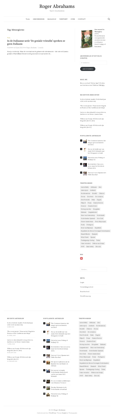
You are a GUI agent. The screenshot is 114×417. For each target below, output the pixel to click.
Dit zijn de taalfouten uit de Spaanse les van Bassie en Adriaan (60, 364)
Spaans (93, 237)
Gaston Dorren (98, 203)
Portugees (90, 225)
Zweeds (98, 246)
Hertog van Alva (86, 209)
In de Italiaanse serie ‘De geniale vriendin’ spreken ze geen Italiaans (36, 42)
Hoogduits (96, 209)
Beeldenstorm (85, 193)
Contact (82, 19)
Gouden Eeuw (92, 206)
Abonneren (87, 69)
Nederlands (100, 215)
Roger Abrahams (57, 6)
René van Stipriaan (87, 228)
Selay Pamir (85, 237)
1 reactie (40, 47)
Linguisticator (92, 212)
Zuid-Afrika (90, 246)
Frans (89, 203)
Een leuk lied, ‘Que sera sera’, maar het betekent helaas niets (96, 166)
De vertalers (99, 196)
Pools (83, 225)
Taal (28, 19)
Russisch (94, 234)
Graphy (64, 413)
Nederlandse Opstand (88, 218)
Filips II (83, 203)
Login (82, 282)
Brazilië (94, 193)
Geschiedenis (38, 19)
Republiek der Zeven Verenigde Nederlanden (95, 231)
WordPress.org (85, 296)
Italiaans (83, 212)
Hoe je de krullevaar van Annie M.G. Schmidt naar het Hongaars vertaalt (96, 151)
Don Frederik (85, 200)
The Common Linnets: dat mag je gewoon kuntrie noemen (97, 142)
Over (73, 19)
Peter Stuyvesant (100, 221)
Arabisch (92, 190)
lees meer (98, 46)
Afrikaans (94, 187)
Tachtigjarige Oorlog (87, 240)
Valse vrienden (85, 243)
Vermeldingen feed (86, 287)
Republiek (98, 228)
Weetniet (63, 19)
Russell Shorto (85, 234)
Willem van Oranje (98, 243)
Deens (83, 196)
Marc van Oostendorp (88, 215)
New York (100, 218)
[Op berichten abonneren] (81, 258)
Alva (100, 187)
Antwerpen (84, 190)
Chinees (101, 193)
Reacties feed (84, 291)
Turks (98, 240)
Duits (93, 200)
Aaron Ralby (85, 187)
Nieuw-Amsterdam (87, 221)
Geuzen (83, 206)
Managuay (51, 19)
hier (102, 44)
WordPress (52, 413)
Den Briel (90, 196)
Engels (99, 200)
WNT (82, 246)
